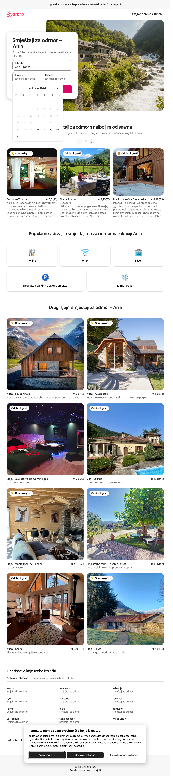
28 (44, 129)
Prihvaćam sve (47, 755)
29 (51, 129)
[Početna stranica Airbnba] (15, 14)
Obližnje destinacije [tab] (17, 678)
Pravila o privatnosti (80, 770)
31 (18, 136)
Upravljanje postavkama (123, 755)
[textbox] (27, 79)
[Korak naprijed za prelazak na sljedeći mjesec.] (57, 88)
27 (37, 129)
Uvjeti (97, 770)
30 (57, 129)
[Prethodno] (79, 141)
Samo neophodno (85, 755)
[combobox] (42, 67)
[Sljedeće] (91, 141)
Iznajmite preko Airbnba (146, 14)
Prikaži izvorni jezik (111, 4)
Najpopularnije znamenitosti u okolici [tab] (53, 678)
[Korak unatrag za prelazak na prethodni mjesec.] (18, 88)
